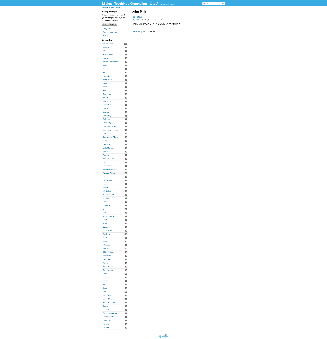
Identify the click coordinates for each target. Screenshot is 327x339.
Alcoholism (107, 58)
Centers (106, 248)
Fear (104, 177)
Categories (107, 29)
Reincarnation (108, 266)
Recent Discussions (110, 32)
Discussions (165, 4)
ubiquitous (137, 17)
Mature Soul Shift (109, 216)
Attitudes (106, 245)
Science (106, 277)
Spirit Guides (107, 295)
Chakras (106, 112)
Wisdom (106, 328)
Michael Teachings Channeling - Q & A (130, 3)
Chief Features (108, 252)
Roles (105, 274)
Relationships (108, 270)
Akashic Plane (108, 54)
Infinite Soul (107, 191)
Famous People (109, 173)
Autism (105, 90)
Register (113, 24)
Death (105, 133)
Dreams (105, 141)
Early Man (106, 144)
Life (104, 209)
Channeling (107, 116)
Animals (106, 69)
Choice (105, 108)
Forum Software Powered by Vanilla (163, 336)
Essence (106, 155)
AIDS (105, 51)
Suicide (105, 306)
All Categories (108, 44)
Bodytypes (107, 101)
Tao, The (106, 310)
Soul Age (106, 292)
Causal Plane (108, 105)
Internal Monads (109, 195)
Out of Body (107, 231)
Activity (173, 4)
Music (105, 223)
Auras (105, 87)
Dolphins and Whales (110, 137)
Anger (105, 65)
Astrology (106, 83)
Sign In (105, 24)
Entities (105, 151)
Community (107, 123)
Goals (105, 238)
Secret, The (107, 281)
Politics (105, 263)
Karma (105, 202)
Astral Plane (107, 80)
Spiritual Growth (108, 299)
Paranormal (107, 256)
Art (104, 72)
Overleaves (107, 234)
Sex (104, 284)
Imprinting (106, 187)
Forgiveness (107, 180)
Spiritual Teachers (109, 302)
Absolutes (106, 47)
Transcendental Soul (110, 317)
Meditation (106, 220)
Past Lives (107, 259)
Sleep (105, 288)
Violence (106, 324)
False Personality (109, 169)
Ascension (106, 76)
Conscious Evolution (110, 126)
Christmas (106, 119)
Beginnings (107, 94)
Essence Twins (108, 159)
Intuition (106, 198)
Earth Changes (108, 148)
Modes (105, 241)
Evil (104, 162)
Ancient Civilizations (110, 62)
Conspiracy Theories (110, 130)
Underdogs (107, 320)
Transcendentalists (110, 313)
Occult (105, 227)
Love (104, 213)
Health (105, 184)
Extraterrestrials (108, 166)
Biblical (105, 98)
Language (106, 205)
